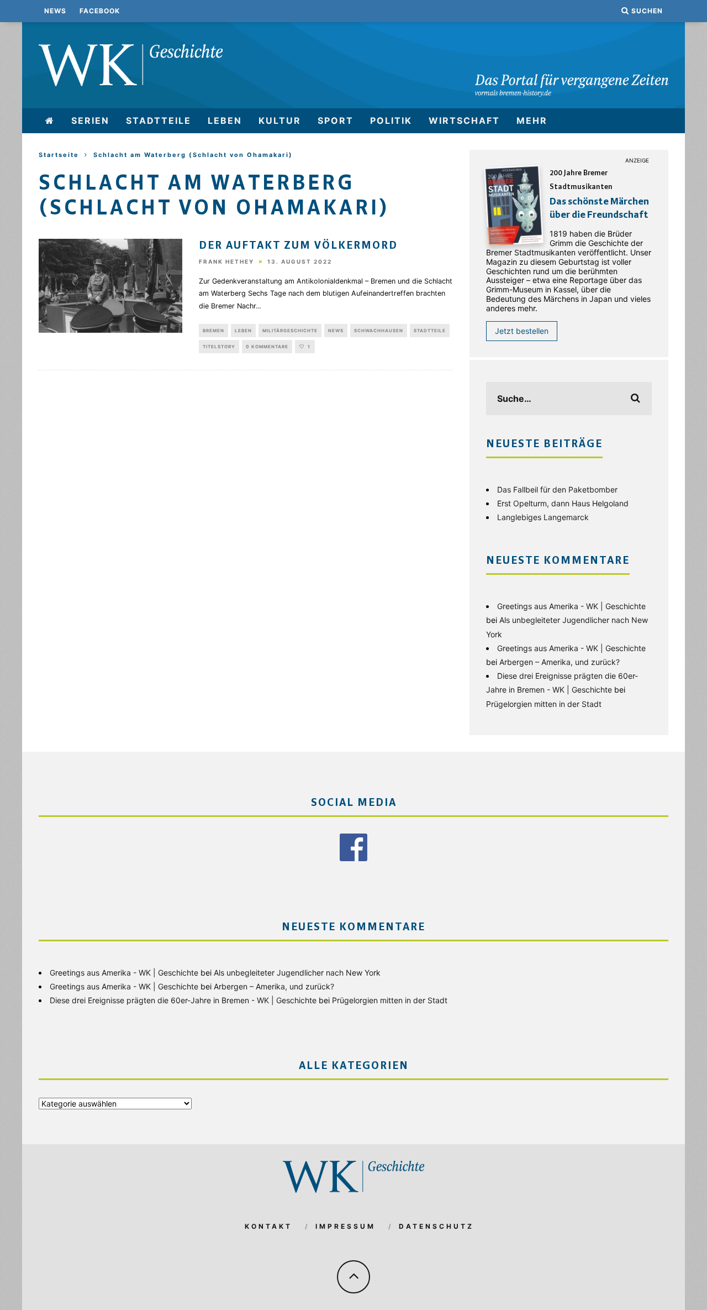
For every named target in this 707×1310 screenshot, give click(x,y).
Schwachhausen (378, 330)
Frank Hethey (226, 262)
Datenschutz (436, 1226)
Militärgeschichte (290, 330)
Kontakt (268, 1226)
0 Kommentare (267, 346)
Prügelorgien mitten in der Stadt (544, 704)
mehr (531, 120)
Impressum (345, 1226)
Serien (90, 120)
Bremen (213, 330)
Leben (225, 120)
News (55, 11)
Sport (336, 120)
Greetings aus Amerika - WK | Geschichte (571, 606)
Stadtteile (158, 120)
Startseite (59, 155)
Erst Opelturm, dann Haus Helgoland (563, 503)
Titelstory (219, 346)
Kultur (279, 120)
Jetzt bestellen (521, 331)
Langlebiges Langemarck (543, 517)
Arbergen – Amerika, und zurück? (559, 662)
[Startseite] (50, 120)
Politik (391, 120)
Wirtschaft (464, 120)
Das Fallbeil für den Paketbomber (557, 489)
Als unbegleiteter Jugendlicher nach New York (297, 972)
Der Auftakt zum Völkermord (298, 245)
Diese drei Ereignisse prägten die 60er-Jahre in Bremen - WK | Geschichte (183, 1000)
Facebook (100, 11)
